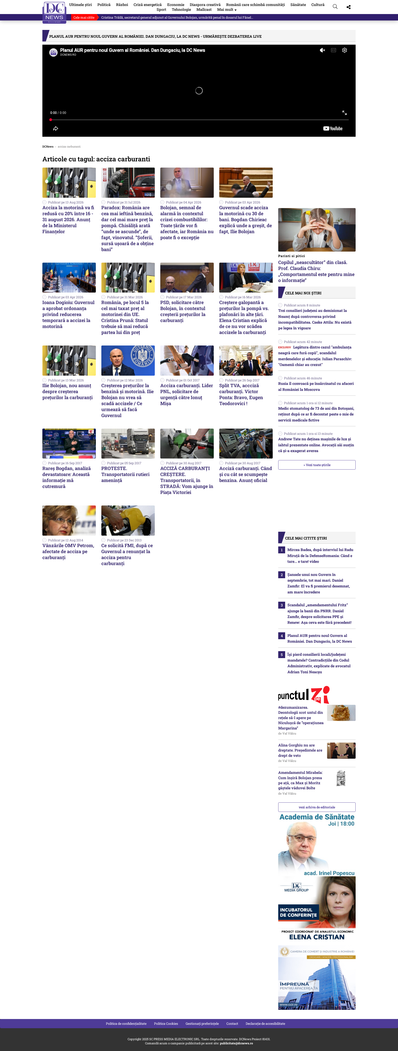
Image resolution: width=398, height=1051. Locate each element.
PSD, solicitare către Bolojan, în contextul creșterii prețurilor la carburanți (182, 311)
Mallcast (204, 9)
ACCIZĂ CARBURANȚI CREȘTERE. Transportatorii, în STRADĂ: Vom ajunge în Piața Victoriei (186, 480)
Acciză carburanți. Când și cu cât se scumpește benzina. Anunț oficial (245, 474)
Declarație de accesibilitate (265, 1023)
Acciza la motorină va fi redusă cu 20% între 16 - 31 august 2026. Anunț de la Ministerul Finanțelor (68, 219)
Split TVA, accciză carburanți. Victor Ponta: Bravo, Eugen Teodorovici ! (241, 394)
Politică (104, 4)
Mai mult (227, 9)
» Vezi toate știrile (317, 465)
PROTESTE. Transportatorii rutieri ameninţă (125, 474)
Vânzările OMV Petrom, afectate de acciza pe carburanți (68, 551)
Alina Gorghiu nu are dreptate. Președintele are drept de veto (300, 750)
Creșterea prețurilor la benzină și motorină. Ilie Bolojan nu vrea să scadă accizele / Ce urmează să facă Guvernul (127, 400)
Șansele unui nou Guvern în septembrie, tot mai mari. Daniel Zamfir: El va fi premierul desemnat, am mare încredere (318, 583)
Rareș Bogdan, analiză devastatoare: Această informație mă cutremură (66, 477)
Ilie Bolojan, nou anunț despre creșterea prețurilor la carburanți (67, 391)
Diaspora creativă (205, 4)
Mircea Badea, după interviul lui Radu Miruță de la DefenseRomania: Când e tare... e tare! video (320, 555)
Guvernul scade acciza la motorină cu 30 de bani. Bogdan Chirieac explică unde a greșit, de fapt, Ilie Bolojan (245, 219)
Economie (175, 4)
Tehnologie (181, 9)
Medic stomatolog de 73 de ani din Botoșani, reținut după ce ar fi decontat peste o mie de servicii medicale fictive (316, 414)
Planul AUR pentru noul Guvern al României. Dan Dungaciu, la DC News (319, 638)
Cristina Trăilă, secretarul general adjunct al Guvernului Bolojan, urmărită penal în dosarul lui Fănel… (177, 17)
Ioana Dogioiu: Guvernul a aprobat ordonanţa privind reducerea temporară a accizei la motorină (68, 314)
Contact (232, 1023)
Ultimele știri (80, 4)
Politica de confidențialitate (126, 1023)
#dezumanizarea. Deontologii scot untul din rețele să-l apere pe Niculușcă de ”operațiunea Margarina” (301, 717)
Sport (161, 9)
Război (122, 4)
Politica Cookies (166, 1023)
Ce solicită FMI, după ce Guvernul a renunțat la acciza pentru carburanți (127, 554)
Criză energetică (148, 4)
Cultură (318, 4)
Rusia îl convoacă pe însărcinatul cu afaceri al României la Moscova (316, 386)
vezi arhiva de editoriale (317, 807)
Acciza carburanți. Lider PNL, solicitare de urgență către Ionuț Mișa (186, 394)
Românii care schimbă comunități (255, 4)
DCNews (54, 13)
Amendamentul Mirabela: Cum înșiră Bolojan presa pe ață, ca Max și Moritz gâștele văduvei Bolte (300, 780)
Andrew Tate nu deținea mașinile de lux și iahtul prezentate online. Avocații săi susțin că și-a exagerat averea (316, 444)
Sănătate (298, 4)
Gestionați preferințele (202, 1023)
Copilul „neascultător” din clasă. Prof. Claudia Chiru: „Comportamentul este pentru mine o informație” (316, 268)
